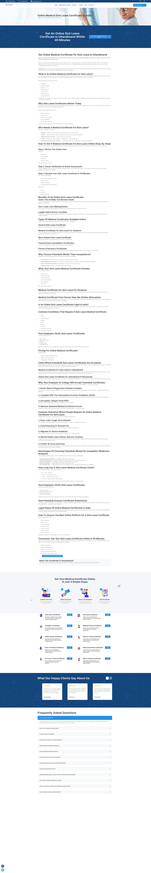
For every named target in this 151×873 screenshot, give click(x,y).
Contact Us (91, 5)
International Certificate (65, 5)
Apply (69, 614)
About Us (81, 5)
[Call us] (2, 866)
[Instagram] (144, 1)
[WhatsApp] (2, 869)
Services (74, 5)
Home (56, 5)
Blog (86, 5)
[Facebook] (140, 1)
